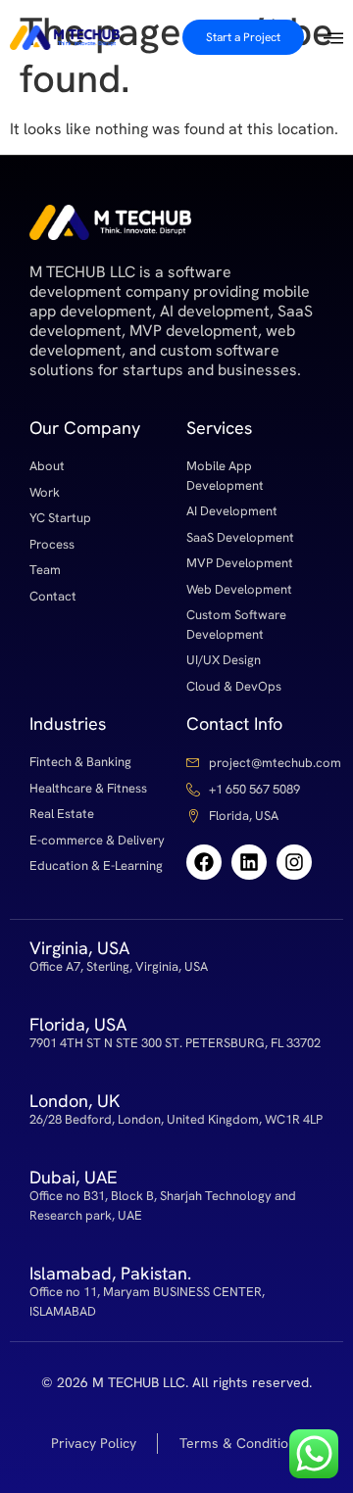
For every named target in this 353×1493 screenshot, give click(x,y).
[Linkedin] (249, 862)
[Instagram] (294, 862)
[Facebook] (204, 862)
